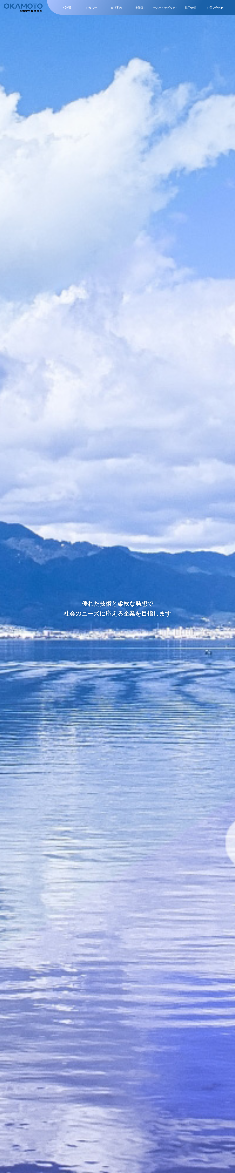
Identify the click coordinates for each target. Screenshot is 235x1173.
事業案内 (140, 8)
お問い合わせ (215, 8)
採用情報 (190, 8)
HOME (66, 8)
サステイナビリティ (165, 8)
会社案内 (116, 8)
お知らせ (91, 8)
